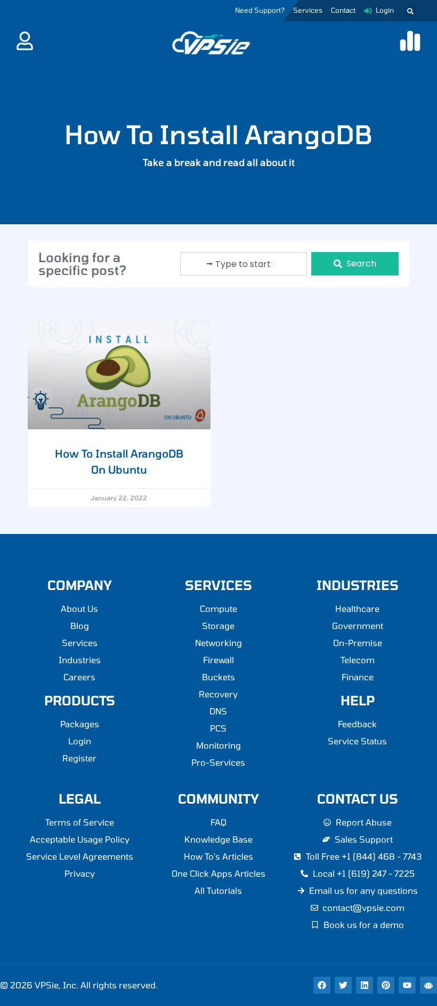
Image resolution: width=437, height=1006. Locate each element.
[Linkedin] (364, 985)
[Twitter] (343, 985)
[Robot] (428, 985)
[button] (410, 11)
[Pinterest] (385, 985)
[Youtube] (407, 985)
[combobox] (243, 264)
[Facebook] (321, 985)
